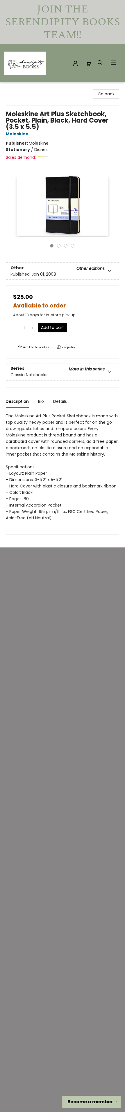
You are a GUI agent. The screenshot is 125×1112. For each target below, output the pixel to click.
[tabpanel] (62, 474)
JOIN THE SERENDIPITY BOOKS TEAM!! (62, 22)
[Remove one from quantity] (17, 327)
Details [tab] (60, 401)
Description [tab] (17, 401)
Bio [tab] (41, 401)
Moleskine (17, 134)
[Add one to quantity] (32, 327)
